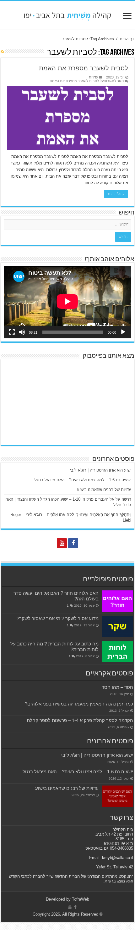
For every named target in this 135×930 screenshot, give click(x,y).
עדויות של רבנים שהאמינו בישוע (104, 489)
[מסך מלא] (12, 332)
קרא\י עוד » (116, 194)
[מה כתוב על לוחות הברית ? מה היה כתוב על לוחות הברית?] (117, 651)
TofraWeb (80, 899)
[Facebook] (73, 543)
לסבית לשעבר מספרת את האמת (83, 68)
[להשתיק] (22, 332)
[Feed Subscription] (2, 51)
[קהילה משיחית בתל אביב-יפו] (67, 14)
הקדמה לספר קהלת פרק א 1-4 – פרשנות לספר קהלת (80, 720)
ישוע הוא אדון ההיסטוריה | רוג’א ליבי (100, 470)
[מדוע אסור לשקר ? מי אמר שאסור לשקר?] (117, 626)
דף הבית (127, 39)
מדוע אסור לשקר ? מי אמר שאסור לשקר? (58, 618)
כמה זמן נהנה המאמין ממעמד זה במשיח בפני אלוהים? (79, 703)
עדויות (93, 77)
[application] (67, 302)
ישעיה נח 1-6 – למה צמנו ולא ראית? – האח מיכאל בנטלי (82, 480)
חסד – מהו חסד (117, 687)
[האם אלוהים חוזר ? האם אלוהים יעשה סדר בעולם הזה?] (117, 601)
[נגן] (123, 332)
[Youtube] (62, 543)
